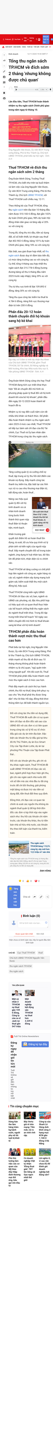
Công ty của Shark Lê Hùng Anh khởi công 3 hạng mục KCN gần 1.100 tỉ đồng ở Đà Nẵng (45, 1132)
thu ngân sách (16, 971)
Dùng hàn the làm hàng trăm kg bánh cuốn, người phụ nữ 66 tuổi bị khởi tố (14, 1131)
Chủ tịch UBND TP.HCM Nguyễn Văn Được (27, 959)
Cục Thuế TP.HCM (26, 952)
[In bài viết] (4, 98)
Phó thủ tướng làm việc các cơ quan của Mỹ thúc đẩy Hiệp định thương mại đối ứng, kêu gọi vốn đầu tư (15, 1172)
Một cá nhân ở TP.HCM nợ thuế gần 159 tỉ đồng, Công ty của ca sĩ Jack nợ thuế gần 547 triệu (16, 1013)
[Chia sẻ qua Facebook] (34, 897)
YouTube (17, 39)
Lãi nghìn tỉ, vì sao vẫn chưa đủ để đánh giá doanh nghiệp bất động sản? (44, 1166)
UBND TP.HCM (35, 195)
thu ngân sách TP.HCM (21, 966)
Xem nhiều (17, 47)
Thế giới (36, 47)
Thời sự (29, 47)
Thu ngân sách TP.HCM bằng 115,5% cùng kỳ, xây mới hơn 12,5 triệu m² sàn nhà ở (29, 849)
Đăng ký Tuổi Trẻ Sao (46, 39)
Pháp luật (44, 47)
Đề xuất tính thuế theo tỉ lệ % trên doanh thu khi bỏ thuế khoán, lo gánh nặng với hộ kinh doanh (40, 519)
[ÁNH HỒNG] (11, 88)
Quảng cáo (31, 39)
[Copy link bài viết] (41, 897)
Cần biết (25, 39)
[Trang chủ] (3, 47)
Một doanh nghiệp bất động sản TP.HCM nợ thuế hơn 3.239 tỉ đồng (29, 1011)
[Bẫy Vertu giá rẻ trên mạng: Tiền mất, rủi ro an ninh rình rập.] (30, 1115)
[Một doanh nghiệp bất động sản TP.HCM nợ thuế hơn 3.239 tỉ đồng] (30, 993)
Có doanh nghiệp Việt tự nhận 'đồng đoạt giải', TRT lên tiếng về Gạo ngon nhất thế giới (29, 1169)
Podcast (8, 39)
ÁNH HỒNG (45, 870)
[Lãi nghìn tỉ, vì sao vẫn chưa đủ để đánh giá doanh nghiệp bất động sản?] (45, 1152)
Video (24, 47)
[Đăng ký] (35, 1044)
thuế (40, 952)
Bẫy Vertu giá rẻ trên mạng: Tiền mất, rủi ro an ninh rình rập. (29, 1128)
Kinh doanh (13, 54)
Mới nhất (9, 47)
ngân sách (18, 209)
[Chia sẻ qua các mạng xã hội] (47, 897)
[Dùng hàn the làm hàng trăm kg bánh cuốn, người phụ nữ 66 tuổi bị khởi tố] (15, 1115)
